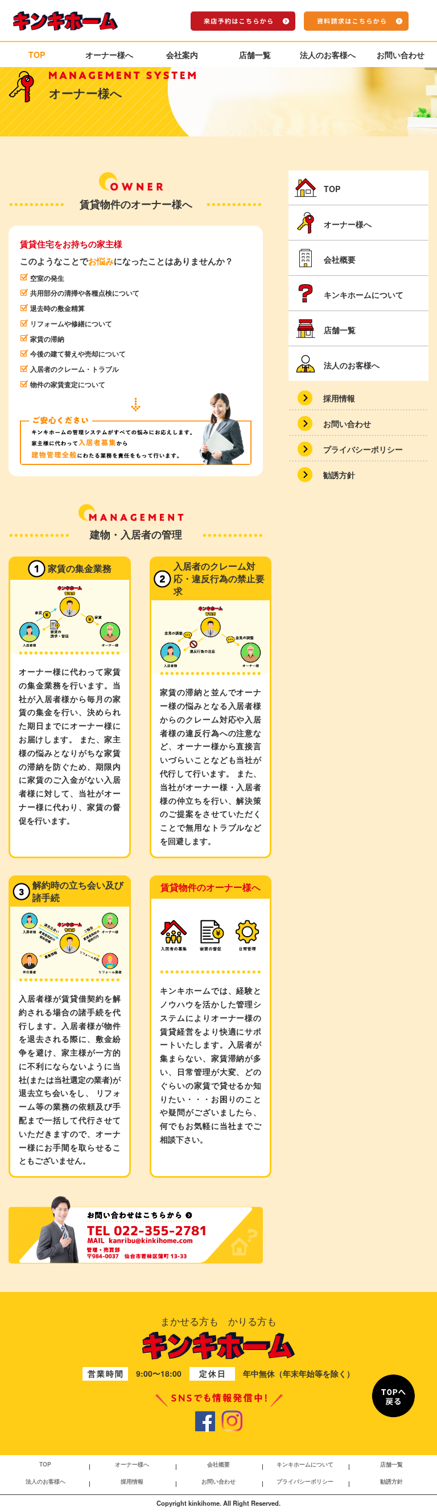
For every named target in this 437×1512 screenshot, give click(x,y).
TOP (36, 54)
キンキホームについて (305, 1464)
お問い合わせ (400, 54)
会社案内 (182, 54)
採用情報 (132, 1481)
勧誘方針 (339, 474)
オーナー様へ (109, 54)
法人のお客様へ (328, 54)
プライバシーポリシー (305, 1481)
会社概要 (218, 1464)
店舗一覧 (255, 54)
